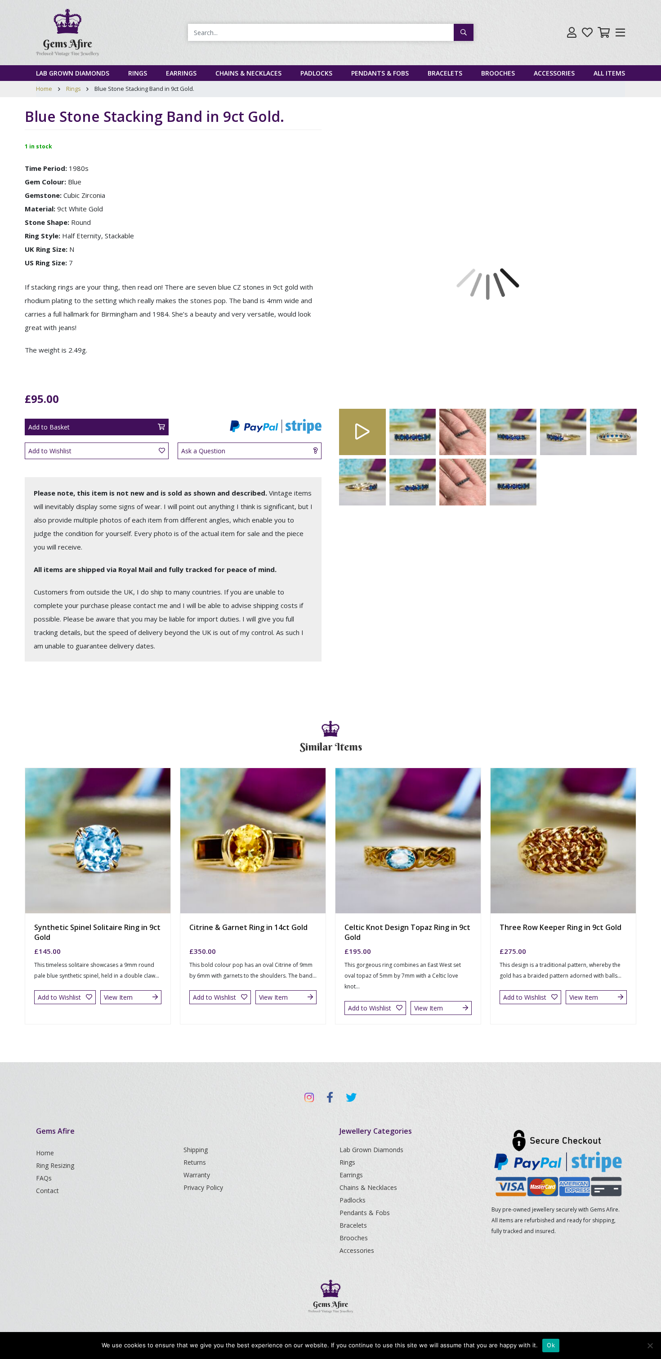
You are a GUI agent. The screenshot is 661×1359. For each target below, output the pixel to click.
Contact (47, 1190)
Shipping (195, 1149)
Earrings (181, 73)
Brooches (498, 73)
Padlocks (316, 73)
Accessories (554, 73)
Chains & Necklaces (248, 73)
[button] (361, 256)
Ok (551, 1345)
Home (44, 89)
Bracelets (445, 73)
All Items (609, 73)
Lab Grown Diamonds (72, 73)
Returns (194, 1162)
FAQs (44, 1178)
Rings (137, 73)
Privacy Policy (203, 1187)
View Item (118, 997)
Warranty (196, 1175)
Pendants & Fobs (380, 73)
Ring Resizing (55, 1165)
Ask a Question (203, 451)
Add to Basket (49, 427)
